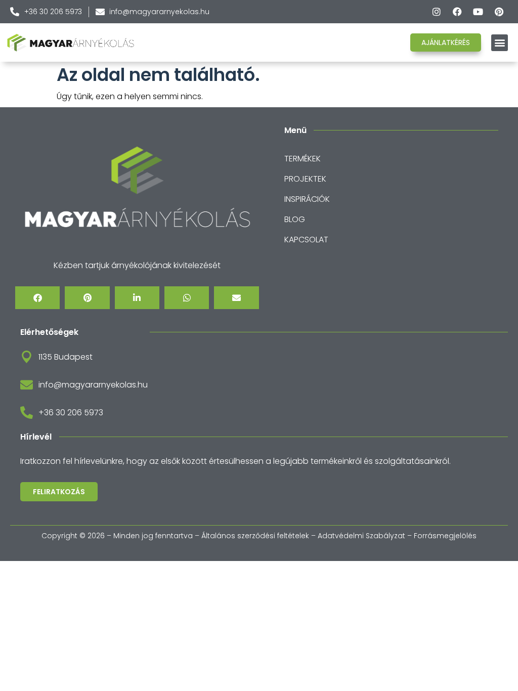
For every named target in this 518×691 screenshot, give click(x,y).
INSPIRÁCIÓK (307, 199)
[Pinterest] (499, 12)
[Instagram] (436, 12)
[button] (499, 42)
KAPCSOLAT (306, 239)
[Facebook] (457, 12)
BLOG (294, 219)
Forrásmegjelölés (445, 536)
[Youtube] (478, 12)
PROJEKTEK (305, 179)
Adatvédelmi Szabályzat (361, 536)
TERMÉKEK (302, 158)
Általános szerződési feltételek (255, 536)
